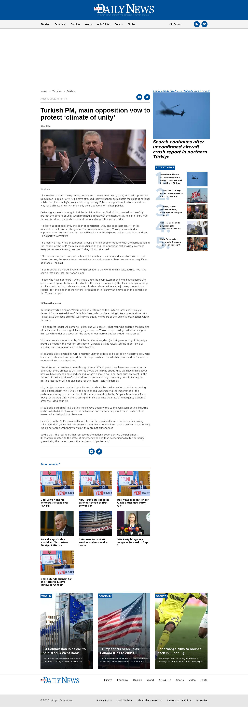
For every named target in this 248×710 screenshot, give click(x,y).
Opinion (75, 24)
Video (192, 680)
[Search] (171, 24)
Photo (131, 24)
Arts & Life (103, 24)
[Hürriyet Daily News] (124, 10)
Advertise (202, 700)
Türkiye (45, 24)
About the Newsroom (149, 700)
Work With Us (124, 700)
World (88, 24)
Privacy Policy (104, 700)
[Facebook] (197, 24)
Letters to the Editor (179, 700)
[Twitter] (204, 24)
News (43, 91)
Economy (60, 24)
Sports (118, 24)
